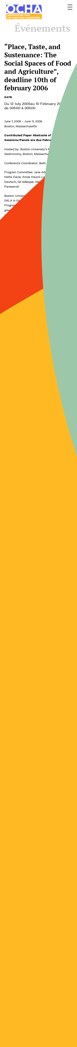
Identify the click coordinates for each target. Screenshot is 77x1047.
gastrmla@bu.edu (16, 824)
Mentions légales (52, 1007)
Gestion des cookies (20, 1022)
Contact (10, 1007)
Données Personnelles (48, 1024)
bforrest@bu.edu (24, 886)
